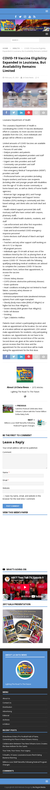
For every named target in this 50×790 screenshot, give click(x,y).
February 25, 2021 (12, 77)
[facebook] (15, 16)
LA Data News (28, 77)
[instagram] (25, 16)
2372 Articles (37, 387)
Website (6, 488)
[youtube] (29, 16)
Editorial (6, 715)
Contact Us (7, 702)
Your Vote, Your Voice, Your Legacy (16, 750)
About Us (6, 698)
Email (5, 480)
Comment (7, 452)
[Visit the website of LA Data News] (25, 396)
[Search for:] (25, 40)
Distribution (7, 707)
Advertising (7, 711)
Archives (6, 720)
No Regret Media (39, 787)
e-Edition (6, 724)
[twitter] (20, 16)
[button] (46, 11)
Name (6, 472)
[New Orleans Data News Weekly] (25, 29)
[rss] (34, 16)
